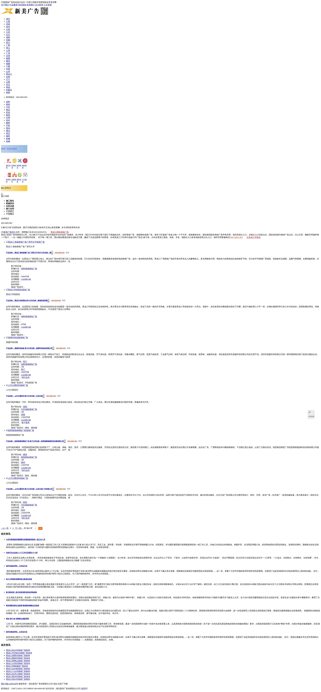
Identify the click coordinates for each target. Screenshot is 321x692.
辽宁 (8, 79)
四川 (8, 42)
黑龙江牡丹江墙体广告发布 (18, 674)
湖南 (8, 37)
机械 (8, 139)
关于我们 (5, 5)
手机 (8, 125)
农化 (8, 120)
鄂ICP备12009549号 (9, 684)
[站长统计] (87, 688)
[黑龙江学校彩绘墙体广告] (18, 290)
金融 (8, 141)
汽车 (8, 107)
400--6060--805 (236, 237)
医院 (8, 115)
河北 (8, 85)
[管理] (83, 688)
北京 (8, 35)
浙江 (8, 48)
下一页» (19, 528)
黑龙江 (9, 74)
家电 (8, 104)
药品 (8, 112)
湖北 (8, 19)
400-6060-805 (60, 253)
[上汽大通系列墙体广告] (17, 385)
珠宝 (8, 133)
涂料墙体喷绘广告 (29, 269)
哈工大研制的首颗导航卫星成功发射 (19, 579)
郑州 (25, 502)
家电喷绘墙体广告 (29, 457)
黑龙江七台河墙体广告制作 (18, 671)
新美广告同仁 (10, 232)
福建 (8, 64)
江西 (8, 21)
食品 (8, 110)
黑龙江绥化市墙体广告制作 (18, 679)
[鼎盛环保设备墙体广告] (17, 337)
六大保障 (48, 5)
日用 (8, 118)
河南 (8, 24)
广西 (8, 45)
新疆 (8, 92)
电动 (8, 128)
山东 (8, 71)
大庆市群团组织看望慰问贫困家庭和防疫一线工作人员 (25, 539)
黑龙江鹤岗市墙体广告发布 (18, 658)
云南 (8, 29)
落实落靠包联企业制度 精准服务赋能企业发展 (22, 605)
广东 (8, 53)
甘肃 (8, 69)
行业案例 (14, 5)
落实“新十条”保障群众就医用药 (17, 619)
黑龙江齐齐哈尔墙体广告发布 (19, 653)
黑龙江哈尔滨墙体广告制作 (18, 650)
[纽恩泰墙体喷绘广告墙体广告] (20, 430)
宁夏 (8, 66)
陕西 (8, 58)
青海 (8, 87)
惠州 (25, 454)
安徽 (8, 40)
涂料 (8, 102)
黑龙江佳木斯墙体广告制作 (18, 669)
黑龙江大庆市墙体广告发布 (18, 663)
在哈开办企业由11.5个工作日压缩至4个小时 (22, 553)
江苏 (8, 32)
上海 (8, 50)
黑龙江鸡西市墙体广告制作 (18, 655)
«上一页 (5, 528)
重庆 (8, 61)
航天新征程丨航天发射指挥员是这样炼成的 (21, 592)
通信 (8, 131)
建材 (8, 123)
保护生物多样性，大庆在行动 (16, 566)
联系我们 (31, 5)
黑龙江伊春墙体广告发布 (17, 666)
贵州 (8, 27)
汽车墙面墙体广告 (29, 409)
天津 (8, 56)
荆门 (25, 362)
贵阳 (25, 407)
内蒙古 (9, 90)
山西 (8, 82)
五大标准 (39, 5)
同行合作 (26, 377)
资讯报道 (22, 5)
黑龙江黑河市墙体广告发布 (18, 676)
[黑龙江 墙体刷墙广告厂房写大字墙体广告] (25, 242)
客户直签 (26, 422)
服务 (8, 136)
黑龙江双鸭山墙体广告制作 (18, 661)
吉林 (8, 77)
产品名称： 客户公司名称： (28, 253)
